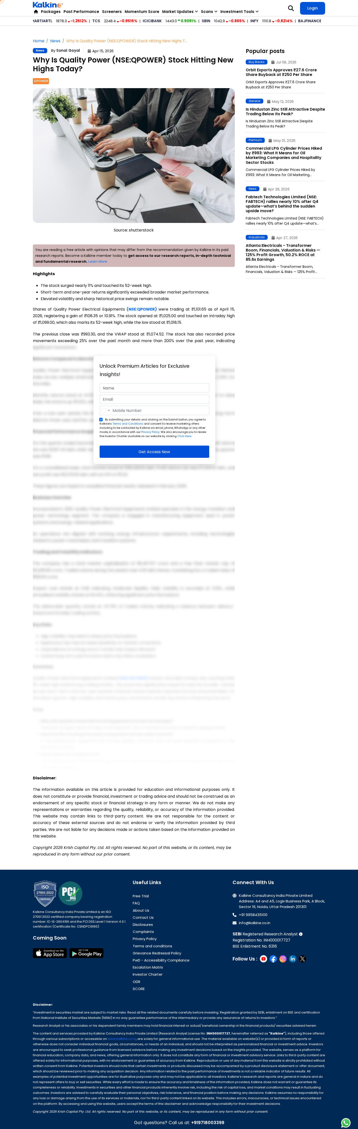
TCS (78, 20)
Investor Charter (147, 974)
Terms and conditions (152, 946)
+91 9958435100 (253, 914)
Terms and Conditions (128, 424)
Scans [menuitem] (207, 11)
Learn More (97, 261)
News (40, 50)
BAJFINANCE (291, 20)
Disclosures (143, 924)
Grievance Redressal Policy (157, 953)
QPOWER (41, 81)
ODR (136, 981)
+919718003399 (207, 1122)
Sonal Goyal (68, 50)
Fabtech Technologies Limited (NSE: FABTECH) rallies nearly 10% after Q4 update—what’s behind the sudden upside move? (282, 204)
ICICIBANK (133, 20)
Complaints (143, 931)
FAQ (136, 903)
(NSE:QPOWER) (142, 309)
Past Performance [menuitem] (81, 11)
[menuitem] (36, 11)
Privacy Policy (150, 432)
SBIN (187, 20)
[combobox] (105, 410)
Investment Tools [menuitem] (237, 11)
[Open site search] (291, 8)
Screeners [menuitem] (112, 11)
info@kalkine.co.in (254, 922)
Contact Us (143, 917)
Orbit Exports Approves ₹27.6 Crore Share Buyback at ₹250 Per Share (281, 72)
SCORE (139, 988)
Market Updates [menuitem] (178, 11)
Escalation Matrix (148, 967)
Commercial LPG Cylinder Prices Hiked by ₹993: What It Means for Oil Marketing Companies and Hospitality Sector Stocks (284, 155)
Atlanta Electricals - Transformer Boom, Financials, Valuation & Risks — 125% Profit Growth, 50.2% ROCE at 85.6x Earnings (283, 252)
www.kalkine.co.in (122, 1038)
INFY (236, 20)
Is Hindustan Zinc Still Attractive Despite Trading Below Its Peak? (285, 111)
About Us (141, 910)
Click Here (184, 436)
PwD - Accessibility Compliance (161, 960)
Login (312, 8)
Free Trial (141, 896)
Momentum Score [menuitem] (142, 11)
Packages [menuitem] (51, 11)
